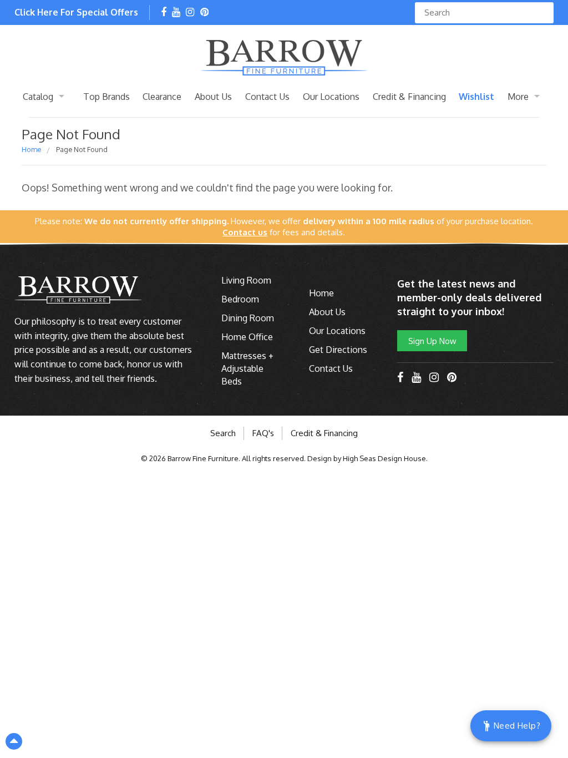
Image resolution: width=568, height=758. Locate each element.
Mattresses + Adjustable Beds (247, 368)
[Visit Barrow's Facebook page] (163, 13)
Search (223, 433)
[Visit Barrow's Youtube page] (176, 13)
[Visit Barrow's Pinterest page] (204, 13)
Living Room (246, 280)
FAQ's (263, 433)
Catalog (38, 96)
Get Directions (338, 349)
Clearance (162, 96)
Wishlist (476, 96)
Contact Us (267, 96)
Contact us (244, 232)
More (518, 96)
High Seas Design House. (385, 458)
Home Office (247, 336)
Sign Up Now (432, 341)
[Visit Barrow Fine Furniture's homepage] (284, 56)
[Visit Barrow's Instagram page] (190, 13)
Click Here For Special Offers (76, 12)
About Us (213, 96)
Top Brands (106, 96)
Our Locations (331, 96)
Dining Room (247, 318)
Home (31, 149)
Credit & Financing (409, 96)
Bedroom (240, 299)
